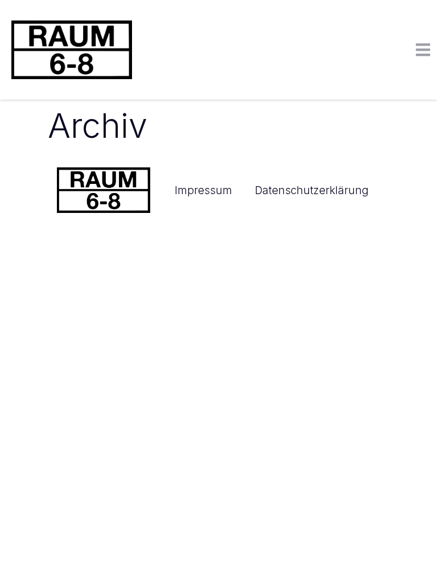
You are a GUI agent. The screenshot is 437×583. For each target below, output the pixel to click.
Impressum (203, 190)
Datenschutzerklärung (312, 190)
